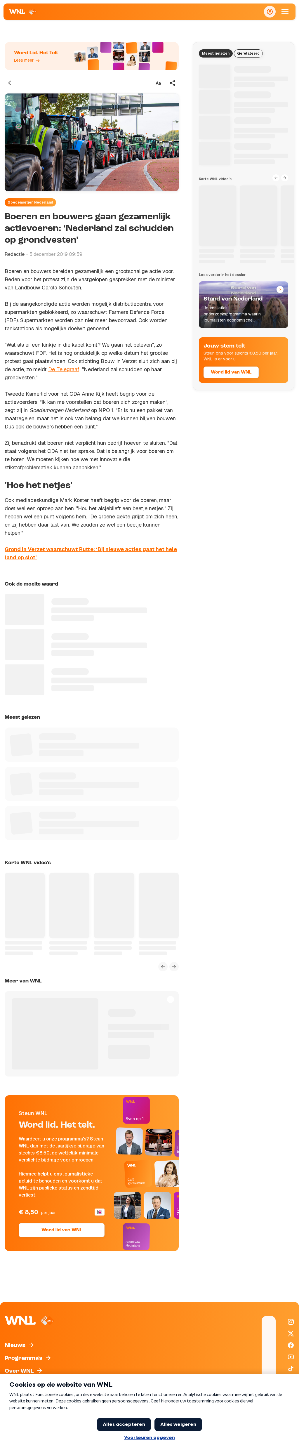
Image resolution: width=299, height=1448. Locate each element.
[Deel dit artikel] (173, 83)
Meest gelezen (216, 53)
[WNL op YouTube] (290, 1356)
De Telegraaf (63, 369)
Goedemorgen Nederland (30, 202)
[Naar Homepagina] (23, 11)
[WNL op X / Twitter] (290, 1333)
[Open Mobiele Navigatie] (285, 11)
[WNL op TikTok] (290, 1368)
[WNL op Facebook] (290, 1345)
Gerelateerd (248, 53)
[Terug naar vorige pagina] (10, 83)
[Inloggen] (270, 12)
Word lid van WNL (61, 1230)
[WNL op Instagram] (290, 1321)
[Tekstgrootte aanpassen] (158, 83)
